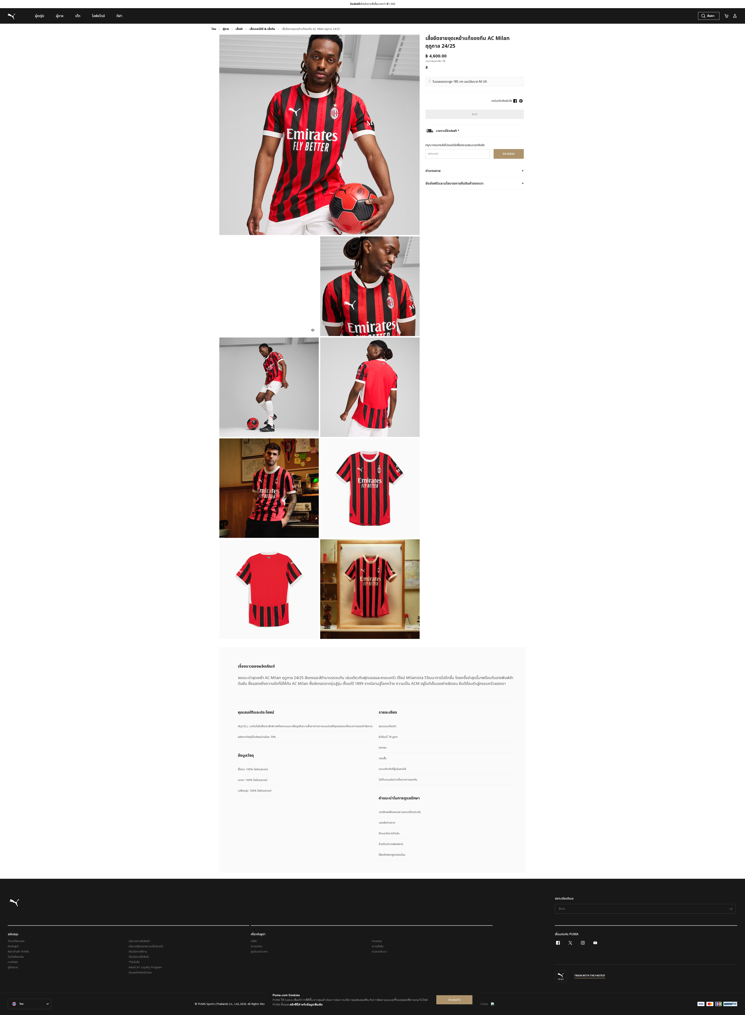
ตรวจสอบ (509, 154)
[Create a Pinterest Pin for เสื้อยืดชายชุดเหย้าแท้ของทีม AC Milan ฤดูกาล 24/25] (521, 101)
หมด (474, 114)
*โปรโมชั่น (134, 962)
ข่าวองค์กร (256, 946)
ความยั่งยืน (378, 946)
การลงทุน (377, 941)
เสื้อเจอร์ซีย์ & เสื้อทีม (262, 29)
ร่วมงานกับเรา (379, 952)
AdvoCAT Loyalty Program (145, 967)
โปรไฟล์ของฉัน (16, 957)
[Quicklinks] (735, 16)
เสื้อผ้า (239, 29)
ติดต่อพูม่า (13, 946)
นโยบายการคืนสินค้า (139, 941)
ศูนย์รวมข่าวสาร (259, 952)
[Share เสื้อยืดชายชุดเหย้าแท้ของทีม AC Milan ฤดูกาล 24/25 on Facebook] (515, 101)
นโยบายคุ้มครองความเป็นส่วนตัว (146, 946)
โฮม (213, 29)
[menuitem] (39, 16)
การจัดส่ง (13, 962)
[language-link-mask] (29, 1004)
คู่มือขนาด (13, 967)
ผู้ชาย (226, 29)
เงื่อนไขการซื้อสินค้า (139, 957)
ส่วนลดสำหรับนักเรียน (140, 973)
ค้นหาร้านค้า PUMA (18, 952)
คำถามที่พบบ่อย (16, 941)
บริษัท (254, 941)
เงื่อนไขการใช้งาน (138, 952)
